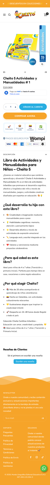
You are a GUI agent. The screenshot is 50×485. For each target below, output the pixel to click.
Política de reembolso (8, 464)
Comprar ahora (25, 116)
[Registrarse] (43, 418)
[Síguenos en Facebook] (31, 457)
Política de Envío (10, 457)
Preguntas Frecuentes (8, 434)
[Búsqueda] (9, 15)
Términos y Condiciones (8, 451)
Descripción (9, 154)
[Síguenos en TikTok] (43, 457)
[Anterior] (4, 72)
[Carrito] (45, 14)
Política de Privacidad (8, 442)
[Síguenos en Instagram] (37, 457)
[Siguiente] (46, 72)
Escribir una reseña (25, 361)
